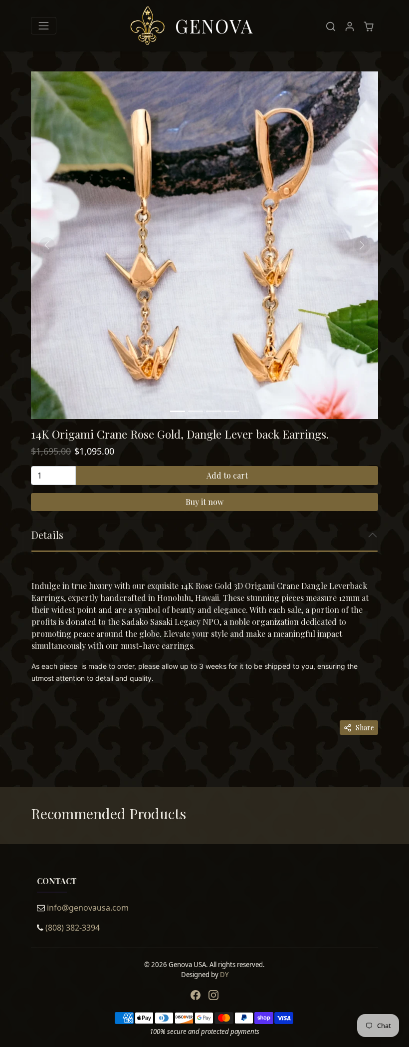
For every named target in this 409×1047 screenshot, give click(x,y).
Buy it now (204, 502)
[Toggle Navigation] (43, 25)
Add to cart (227, 475)
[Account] (349, 25)
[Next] (362, 245)
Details (47, 534)
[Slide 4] (231, 411)
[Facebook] (195, 995)
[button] (330, 25)
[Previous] (47, 245)
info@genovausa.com (88, 907)
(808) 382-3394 (72, 927)
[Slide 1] (177, 411)
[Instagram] (213, 995)
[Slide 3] (213, 411)
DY (224, 974)
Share (365, 727)
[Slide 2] (195, 411)
